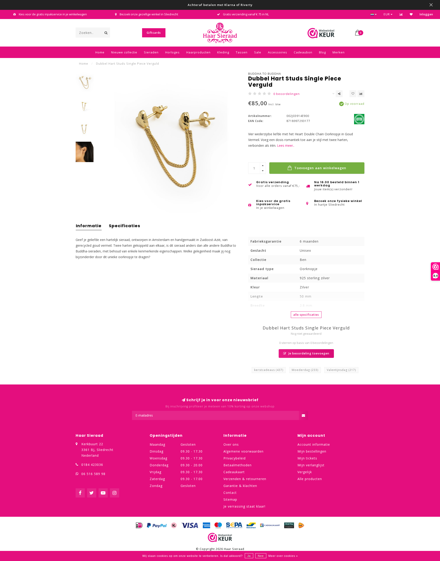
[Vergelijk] (401, 14)
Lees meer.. (285, 145)
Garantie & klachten (240, 486)
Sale (257, 52)
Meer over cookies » (283, 556)
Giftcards (154, 33)
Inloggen (426, 14)
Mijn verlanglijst (310, 465)
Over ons (231, 444)
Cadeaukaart (234, 472)
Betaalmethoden (237, 465)
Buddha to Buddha (264, 74)
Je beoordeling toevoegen (308, 353)
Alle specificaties (306, 315)
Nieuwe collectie (124, 52)
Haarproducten (198, 52)
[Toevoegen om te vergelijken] (361, 93)
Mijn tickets (307, 458)
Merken (339, 52)
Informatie (89, 226)
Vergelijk (304, 472)
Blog (322, 52)
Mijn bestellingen (311, 451)
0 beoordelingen (286, 94)
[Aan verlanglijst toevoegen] (352, 93)
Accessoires (277, 52)
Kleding (223, 52)
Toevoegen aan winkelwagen (319, 168)
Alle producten (309, 479)
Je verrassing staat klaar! (244, 506)
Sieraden (151, 52)
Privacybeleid (234, 458)
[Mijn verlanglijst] (411, 14)
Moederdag (305, 370)
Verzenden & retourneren (244, 479)
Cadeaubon (303, 52)
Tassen (242, 52)
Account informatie (313, 444)
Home (99, 52)
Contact (230, 492)
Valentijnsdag (341, 370)
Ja (249, 556)
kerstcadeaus (268, 370)
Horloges (172, 52)
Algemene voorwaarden (243, 451)
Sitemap (230, 499)
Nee (261, 556)
